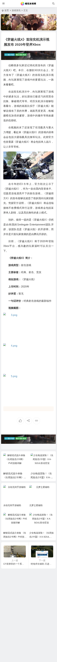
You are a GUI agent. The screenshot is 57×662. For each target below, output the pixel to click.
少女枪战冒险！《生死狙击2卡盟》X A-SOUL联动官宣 (18, 477)
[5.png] (28, 388)
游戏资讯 (16, 10)
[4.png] (28, 357)
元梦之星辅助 (36, 505)
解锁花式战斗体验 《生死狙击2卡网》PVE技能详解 (15, 537)
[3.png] (28, 327)
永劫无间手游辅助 (12, 505)
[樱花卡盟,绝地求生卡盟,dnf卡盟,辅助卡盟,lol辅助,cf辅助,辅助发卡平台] (28, 3)
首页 (6, 10)
